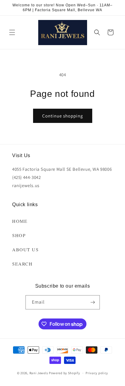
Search (22, 264)
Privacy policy (97, 373)
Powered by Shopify (64, 373)
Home (19, 221)
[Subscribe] (93, 302)
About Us (25, 249)
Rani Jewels (38, 373)
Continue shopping (62, 116)
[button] (12, 32)
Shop (18, 235)
